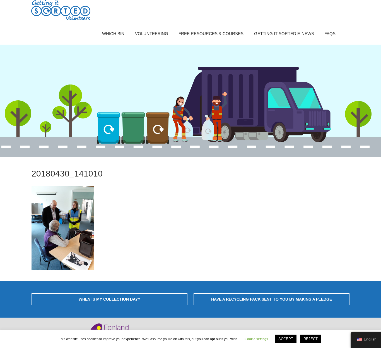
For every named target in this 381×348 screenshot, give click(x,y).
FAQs (330, 33)
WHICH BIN (113, 33)
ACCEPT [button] (285, 339)
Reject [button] (310, 339)
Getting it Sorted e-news (284, 33)
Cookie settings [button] (256, 339)
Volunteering (151, 33)
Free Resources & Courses (211, 33)
